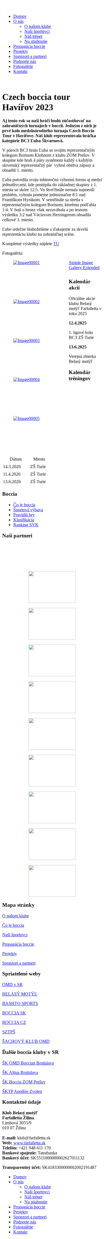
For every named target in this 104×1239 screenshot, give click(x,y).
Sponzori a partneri (30, 56)
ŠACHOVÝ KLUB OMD (26, 1041)
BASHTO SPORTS (20, 1003)
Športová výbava (28, 509)
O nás (18, 21)
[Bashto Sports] (52, 770)
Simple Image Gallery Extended (84, 265)
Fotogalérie (23, 66)
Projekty (20, 51)
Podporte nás (24, 61)
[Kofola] (52, 734)
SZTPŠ (8, 1031)
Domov (20, 16)
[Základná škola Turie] (52, 807)
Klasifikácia (23, 519)
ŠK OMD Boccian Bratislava (28, 1063)
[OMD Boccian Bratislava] (52, 881)
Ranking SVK (26, 524)
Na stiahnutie (35, 41)
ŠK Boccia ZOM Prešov (23, 1082)
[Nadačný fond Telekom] (52, 555)
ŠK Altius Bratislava (20, 1072)
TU (56, 243)
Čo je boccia (24, 504)
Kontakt (20, 71)
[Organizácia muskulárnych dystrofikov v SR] (52, 844)
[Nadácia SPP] (52, 624)
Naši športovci (37, 31)
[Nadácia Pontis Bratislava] (52, 587)
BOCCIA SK (14, 1013)
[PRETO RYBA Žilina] (52, 697)
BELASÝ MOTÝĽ (19, 994)
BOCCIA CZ (14, 1022)
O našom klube (37, 26)
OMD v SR (12, 984)
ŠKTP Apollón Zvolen (22, 1091)
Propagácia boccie (29, 46)
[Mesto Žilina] (52, 660)
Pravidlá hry (24, 514)
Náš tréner (33, 36)
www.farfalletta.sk (29, 1142)
